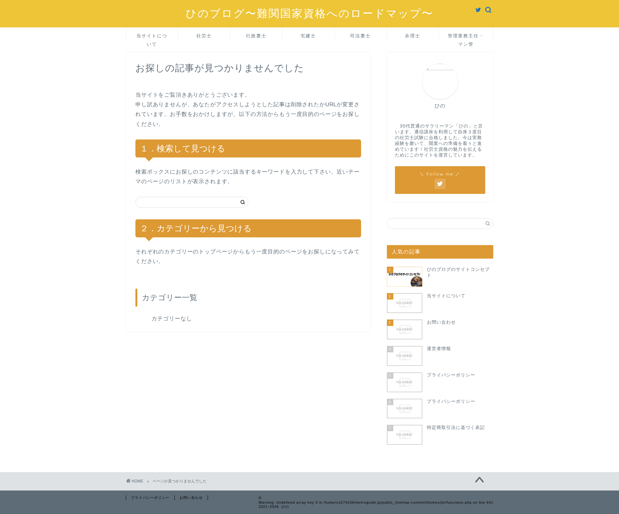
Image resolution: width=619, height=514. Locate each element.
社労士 (204, 36)
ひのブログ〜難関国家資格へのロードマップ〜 (309, 13)
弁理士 (412, 36)
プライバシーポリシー (150, 498)
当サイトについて (151, 38)
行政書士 (256, 36)
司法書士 (360, 36)
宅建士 (308, 36)
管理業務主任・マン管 (466, 38)
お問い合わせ (191, 498)
